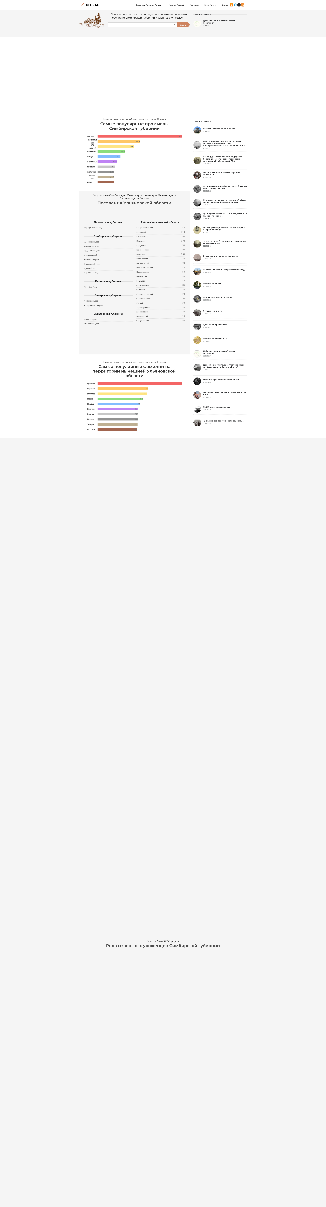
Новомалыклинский (160, 267)
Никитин (90, 409)
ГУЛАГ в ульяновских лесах (216, 407)
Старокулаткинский (160, 294)
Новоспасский (160, 272)
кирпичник (91, 172)
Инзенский (160, 241)
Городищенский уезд (93, 227)
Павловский (160, 276)
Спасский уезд (90, 287)
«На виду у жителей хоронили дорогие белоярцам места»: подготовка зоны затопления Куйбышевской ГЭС (222, 159)
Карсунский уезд (91, 273)
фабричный (92, 161)
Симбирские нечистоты (215, 338)
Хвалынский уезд (91, 324)
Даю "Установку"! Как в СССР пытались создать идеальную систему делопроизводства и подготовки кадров (224, 143)
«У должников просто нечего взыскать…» (223, 421)
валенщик (91, 151)
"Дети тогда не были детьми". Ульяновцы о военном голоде (224, 242)
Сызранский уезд (91, 246)
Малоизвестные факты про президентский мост (224, 393)
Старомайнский (160, 298)
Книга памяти (210, 5)
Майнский (160, 254)
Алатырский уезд (91, 242)
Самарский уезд (91, 301)
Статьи (225, 5)
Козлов (90, 419)
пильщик (91, 167)
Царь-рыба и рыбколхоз (215, 325)
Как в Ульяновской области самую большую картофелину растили (225, 187)
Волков (90, 414)
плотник (90, 136)
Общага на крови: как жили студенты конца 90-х (221, 173)
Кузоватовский (160, 249)
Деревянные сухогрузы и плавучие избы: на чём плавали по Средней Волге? (223, 366)
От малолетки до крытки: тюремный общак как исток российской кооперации (224, 201)
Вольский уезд (90, 319)
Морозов (91, 429)
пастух (90, 156)
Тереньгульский (160, 307)
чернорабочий (92, 141)
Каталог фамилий (176, 5)
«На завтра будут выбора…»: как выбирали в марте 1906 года (224, 228)
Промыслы (194, 5)
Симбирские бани (212, 283)
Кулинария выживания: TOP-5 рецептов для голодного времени (225, 215)
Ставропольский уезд (93, 305)
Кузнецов (91, 383)
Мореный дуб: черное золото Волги (221, 379)
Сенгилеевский (160, 285)
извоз (89, 182)
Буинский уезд (90, 268)
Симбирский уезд (91, 259)
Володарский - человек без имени (220, 256)
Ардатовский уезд (92, 250)
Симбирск (160, 289)
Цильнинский (160, 316)
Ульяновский (160, 311)
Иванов (90, 404)
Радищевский (160, 281)
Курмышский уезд (91, 264)
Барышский (160, 232)
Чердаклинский (160, 320)
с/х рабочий (92, 146)
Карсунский (160, 245)
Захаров (90, 424)
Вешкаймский (160, 236)
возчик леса (92, 177)
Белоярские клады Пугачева (217, 297)
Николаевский (160, 263)
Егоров (90, 399)
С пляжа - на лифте (212, 311)
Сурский (160, 303)
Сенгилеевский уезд (92, 255)
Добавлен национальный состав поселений (219, 22)
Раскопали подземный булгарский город (224, 270)
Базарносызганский (160, 227)
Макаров (91, 393)
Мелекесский (160, 258)
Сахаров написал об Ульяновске (219, 129)
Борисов (91, 388)
